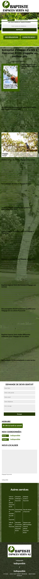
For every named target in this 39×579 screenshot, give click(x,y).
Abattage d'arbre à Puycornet (26, 498)
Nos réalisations (11, 37)
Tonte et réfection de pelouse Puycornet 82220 (11, 501)
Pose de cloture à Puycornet (27, 510)
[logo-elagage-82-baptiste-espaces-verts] (15, 6)
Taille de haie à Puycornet (11, 524)
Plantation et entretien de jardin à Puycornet (11, 514)
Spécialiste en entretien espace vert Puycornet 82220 (18, 526)
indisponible (22, 16)
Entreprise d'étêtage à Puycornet (18, 498)
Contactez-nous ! (28, 37)
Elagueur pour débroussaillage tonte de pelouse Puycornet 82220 (27, 527)
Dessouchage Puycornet (18, 510)
